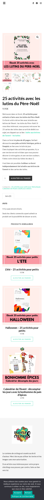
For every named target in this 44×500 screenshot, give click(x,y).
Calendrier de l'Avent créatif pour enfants (17, 189)
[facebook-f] (33, 3)
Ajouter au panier (21, 178)
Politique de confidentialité (22, 496)
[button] (37, 37)
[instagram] (41, 3)
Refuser (28, 493)
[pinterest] (37, 3)
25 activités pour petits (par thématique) (25, 187)
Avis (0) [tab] (8, 196)
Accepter (17, 493)
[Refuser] (41, 489)
